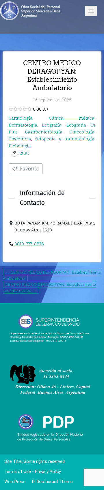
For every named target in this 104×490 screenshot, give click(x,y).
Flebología (20, 145)
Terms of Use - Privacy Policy (32, 471)
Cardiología (21, 118)
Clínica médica (72, 118)
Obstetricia (20, 138)
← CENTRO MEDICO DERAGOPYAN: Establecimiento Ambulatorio (52, 275)
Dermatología (23, 124)
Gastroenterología (43, 131)
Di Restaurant (44, 481)
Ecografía (52, 124)
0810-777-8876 (29, 243)
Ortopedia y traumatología (64, 138)
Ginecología (82, 131)
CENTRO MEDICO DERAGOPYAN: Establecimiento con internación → (49, 287)
